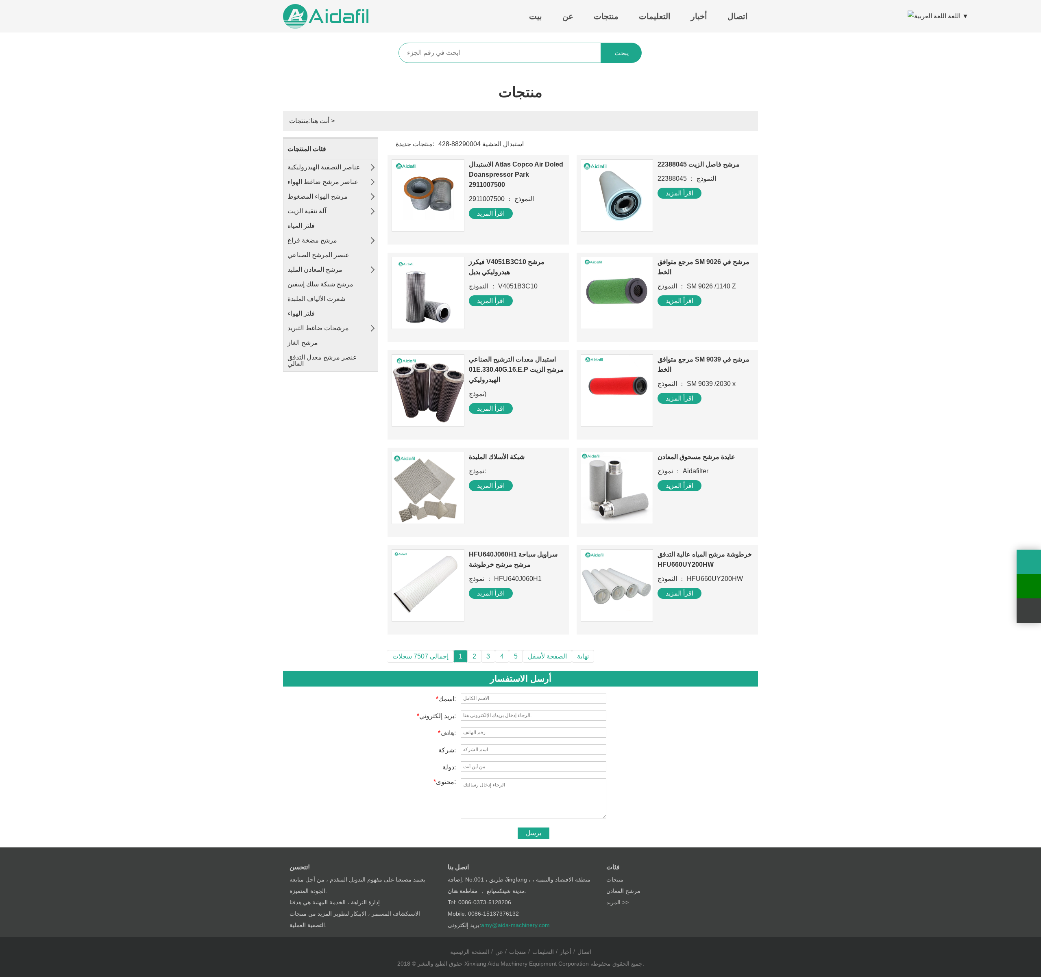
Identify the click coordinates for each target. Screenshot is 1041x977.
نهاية (583, 656)
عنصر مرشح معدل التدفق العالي (322, 360)
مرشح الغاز (302, 342)
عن (567, 16)
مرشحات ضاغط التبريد (318, 328)
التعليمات (655, 16)
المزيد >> (617, 902)
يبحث (621, 53)
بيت (535, 16)
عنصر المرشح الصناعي (318, 254)
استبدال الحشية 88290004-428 (481, 144)
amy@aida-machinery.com (515, 925)
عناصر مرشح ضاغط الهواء (322, 181)
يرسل (533, 833)
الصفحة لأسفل (547, 656)
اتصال (737, 16)
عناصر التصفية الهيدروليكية (323, 167)
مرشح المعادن (623, 891)
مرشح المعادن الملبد (314, 269)
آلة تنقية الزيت (306, 211)
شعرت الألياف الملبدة (316, 298)
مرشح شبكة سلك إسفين (320, 284)
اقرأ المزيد (491, 213)
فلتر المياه (301, 225)
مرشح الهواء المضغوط (317, 196)
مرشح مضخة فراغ (312, 240)
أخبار (699, 16)
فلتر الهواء (301, 313)
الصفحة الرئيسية (469, 952)
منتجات (606, 16)
